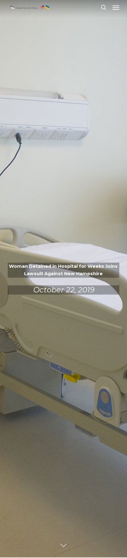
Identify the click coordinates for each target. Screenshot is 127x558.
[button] (116, 7)
